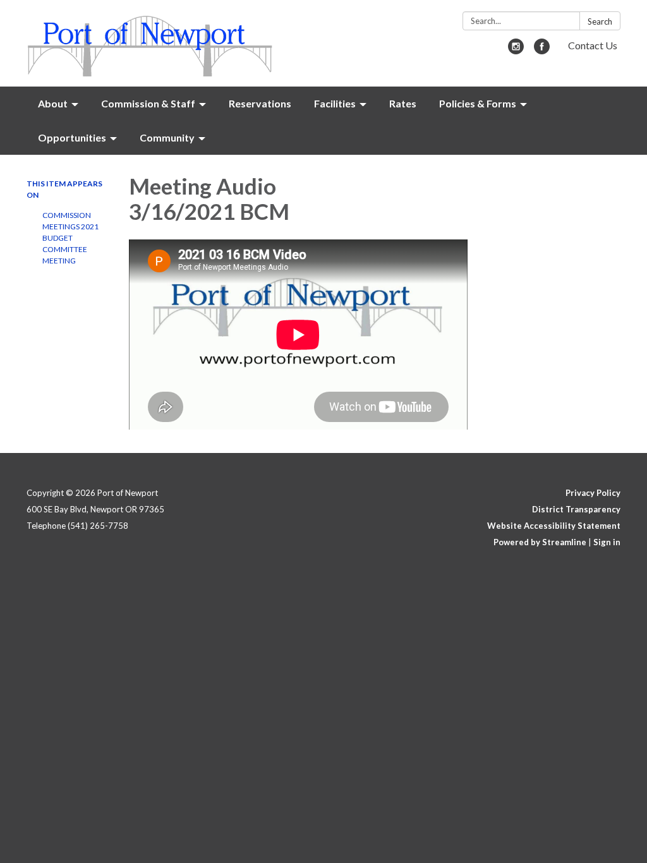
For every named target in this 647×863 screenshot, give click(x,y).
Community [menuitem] (167, 137)
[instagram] (516, 50)
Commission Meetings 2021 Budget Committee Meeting (70, 237)
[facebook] (542, 50)
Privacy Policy (592, 493)
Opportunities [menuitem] (72, 137)
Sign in (606, 542)
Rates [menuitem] (402, 103)
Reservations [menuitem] (260, 103)
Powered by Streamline (539, 542)
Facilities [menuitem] (335, 103)
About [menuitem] (53, 103)
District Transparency (576, 509)
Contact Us (592, 45)
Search (600, 21)
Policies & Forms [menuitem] (477, 103)
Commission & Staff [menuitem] (148, 103)
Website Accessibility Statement (553, 526)
